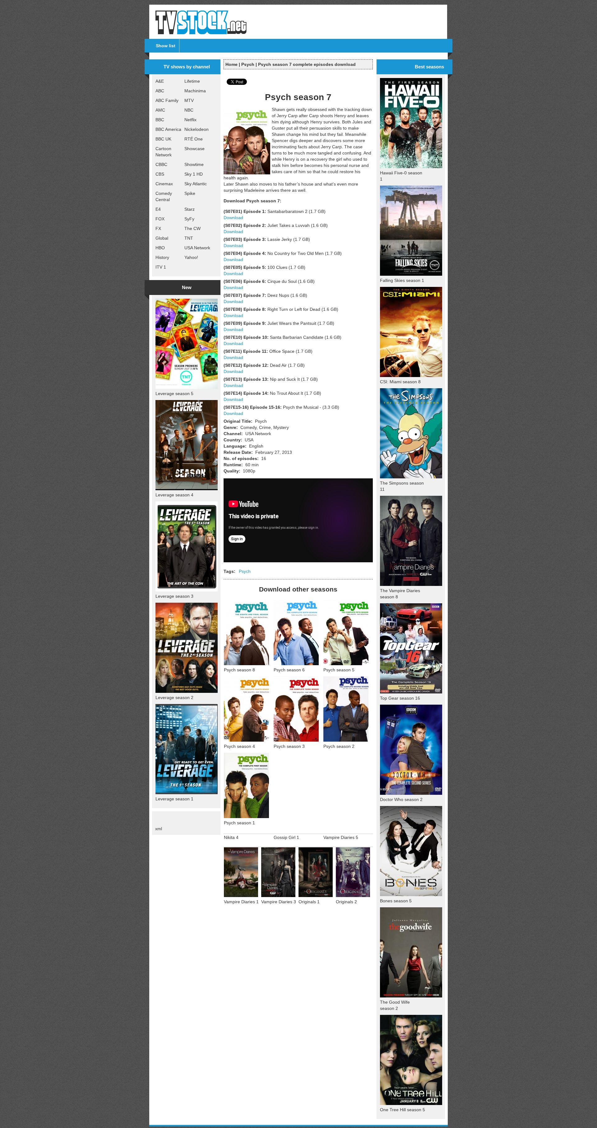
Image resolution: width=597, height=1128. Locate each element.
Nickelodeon (196, 129)
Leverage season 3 (174, 596)
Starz (189, 209)
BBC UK (163, 138)
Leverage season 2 (174, 697)
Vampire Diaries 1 (241, 901)
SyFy (189, 218)
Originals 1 (309, 901)
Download (233, 217)
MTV (189, 100)
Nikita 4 (231, 837)
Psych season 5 (338, 669)
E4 (158, 209)
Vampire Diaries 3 (278, 901)
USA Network (197, 247)
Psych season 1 (239, 822)
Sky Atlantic (195, 183)
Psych (247, 64)
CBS (159, 174)
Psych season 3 (289, 746)
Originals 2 (346, 901)
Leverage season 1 (174, 798)
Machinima (195, 90)
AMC (160, 110)
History (162, 257)
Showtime (194, 164)
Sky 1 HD (193, 174)
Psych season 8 (239, 669)
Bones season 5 (396, 900)
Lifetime (192, 81)
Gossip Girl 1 (286, 837)
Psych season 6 (289, 669)
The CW (192, 228)
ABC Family (166, 100)
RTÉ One (193, 138)
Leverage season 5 (174, 393)
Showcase (194, 148)
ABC (159, 90)
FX (158, 228)
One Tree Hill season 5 (402, 1109)
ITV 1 (160, 267)
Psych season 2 (338, 746)
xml (158, 828)
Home (231, 64)
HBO (160, 247)
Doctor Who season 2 (401, 799)
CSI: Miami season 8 (400, 381)
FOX (159, 218)
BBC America (168, 129)
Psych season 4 (239, 746)
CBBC (161, 164)
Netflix (190, 119)
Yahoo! (191, 257)
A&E (159, 81)
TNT (188, 238)
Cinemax (164, 183)
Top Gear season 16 (400, 698)
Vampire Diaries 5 (340, 837)
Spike (189, 193)
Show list (165, 45)
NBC (188, 110)
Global (161, 238)
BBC (159, 119)
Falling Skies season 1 (402, 280)
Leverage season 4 (174, 494)
